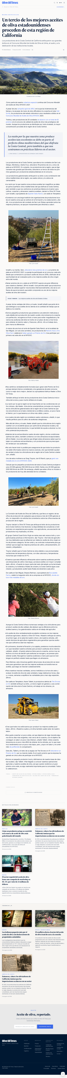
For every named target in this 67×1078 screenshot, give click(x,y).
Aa (32, 49)
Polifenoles (26, 1043)
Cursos (58, 1053)
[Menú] (64, 2)
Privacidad (46, 1068)
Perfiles (5, 828)
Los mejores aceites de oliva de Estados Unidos (32, 298)
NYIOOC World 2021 (49, 774)
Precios (37, 1043)
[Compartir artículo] (63, 49)
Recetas (48, 1056)
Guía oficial (59, 1051)
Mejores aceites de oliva (10, 14)
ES (61, 2)
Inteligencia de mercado (60, 1044)
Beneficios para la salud (49, 1049)
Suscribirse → (61, 6)
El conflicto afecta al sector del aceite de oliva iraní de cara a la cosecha (49, 933)
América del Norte (41, 828)
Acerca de (47, 1066)
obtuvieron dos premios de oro (36, 270)
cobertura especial (30, 102)
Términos (53, 1068)
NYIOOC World (37, 774)
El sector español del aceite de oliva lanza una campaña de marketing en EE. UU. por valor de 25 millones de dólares (16, 880)
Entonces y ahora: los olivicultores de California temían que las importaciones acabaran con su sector (50, 833)
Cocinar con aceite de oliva (49, 1053)
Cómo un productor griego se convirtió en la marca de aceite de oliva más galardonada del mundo (17, 833)
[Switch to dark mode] (57, 2)
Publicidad (62, 1066)
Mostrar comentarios (34, 792)
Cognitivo (26, 1051)
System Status (61, 1068)
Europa (4, 929)
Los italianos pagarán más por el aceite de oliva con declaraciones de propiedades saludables (16, 934)
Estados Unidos (17, 777)
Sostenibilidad (38, 1052)
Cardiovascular (28, 1048)
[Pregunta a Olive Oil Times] (63, 1074)
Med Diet (26, 1046)
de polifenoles (15, 747)
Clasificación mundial (60, 1048)
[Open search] (54, 2)
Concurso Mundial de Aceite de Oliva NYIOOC (22, 116)
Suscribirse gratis (45, 1026)
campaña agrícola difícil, (26, 109)
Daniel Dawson (7, 49)
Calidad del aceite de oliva (41, 775)
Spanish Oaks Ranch (35, 194)
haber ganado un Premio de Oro (34, 333)
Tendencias (55, 775)
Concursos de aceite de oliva (22, 775)
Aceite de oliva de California (21, 774)
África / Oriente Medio (42, 929)
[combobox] (29, 7)
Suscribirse (55, 1066)
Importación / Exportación (38, 1049)
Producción (38, 1046)
